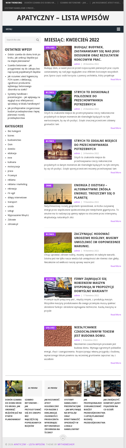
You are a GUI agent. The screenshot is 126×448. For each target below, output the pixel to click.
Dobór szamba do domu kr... (40, 3)
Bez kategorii (14, 131)
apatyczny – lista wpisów (63, 17)
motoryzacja (14, 166)
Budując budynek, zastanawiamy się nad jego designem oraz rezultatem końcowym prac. (96, 53)
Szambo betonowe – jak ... (74, 3)
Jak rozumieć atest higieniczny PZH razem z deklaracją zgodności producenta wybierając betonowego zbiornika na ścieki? (23, 83)
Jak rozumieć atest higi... (106, 3)
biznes (11, 135)
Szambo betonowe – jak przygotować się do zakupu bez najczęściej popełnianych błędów (24, 68)
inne (10, 157)
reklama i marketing (17, 184)
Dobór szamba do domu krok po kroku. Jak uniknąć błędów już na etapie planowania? (24, 57)
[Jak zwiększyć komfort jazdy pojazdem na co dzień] (112, 388)
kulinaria (12, 162)
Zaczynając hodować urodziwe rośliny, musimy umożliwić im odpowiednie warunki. (97, 240)
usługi (11, 210)
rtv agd (11, 193)
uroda (11, 206)
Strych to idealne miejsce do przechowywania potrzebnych (95, 145)
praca (10, 171)
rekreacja (12, 188)
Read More (116, 79)
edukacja (12, 153)
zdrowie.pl (13, 224)
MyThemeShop (66, 444)
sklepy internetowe (17, 197)
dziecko (11, 149)
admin (77, 64)
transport (12, 202)
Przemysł (12, 175)
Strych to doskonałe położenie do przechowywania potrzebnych (91, 98)
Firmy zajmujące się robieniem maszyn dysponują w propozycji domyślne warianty (94, 285)
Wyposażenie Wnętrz (18, 215)
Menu (9, 29)
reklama (11, 180)
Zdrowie (12, 219)
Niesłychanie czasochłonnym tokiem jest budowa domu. (94, 331)
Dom (10, 144)
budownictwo (14, 140)
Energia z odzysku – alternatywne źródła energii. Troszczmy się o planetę (94, 191)
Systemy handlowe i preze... (20, 8)
